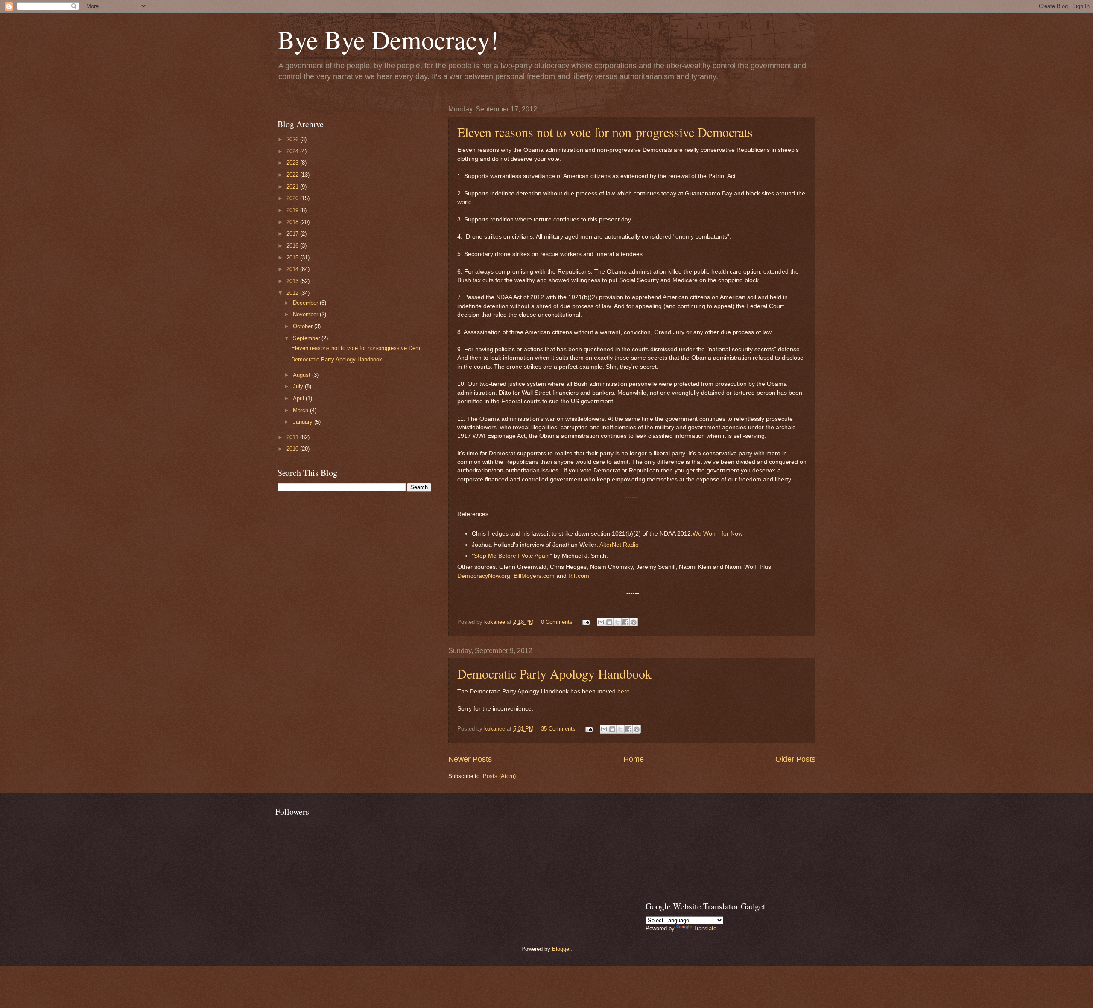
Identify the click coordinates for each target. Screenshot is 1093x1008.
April (299, 398)
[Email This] (601, 622)
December (306, 303)
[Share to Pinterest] (633, 622)
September (307, 338)
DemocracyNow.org (483, 576)
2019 (293, 210)
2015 (293, 257)
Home (633, 759)
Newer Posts (470, 759)
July (299, 386)
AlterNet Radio (618, 545)
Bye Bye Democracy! (388, 39)
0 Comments (557, 622)
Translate (704, 928)
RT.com (578, 576)
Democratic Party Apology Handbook (554, 673)
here (623, 691)
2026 (293, 139)
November (306, 314)
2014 (293, 269)
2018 (293, 222)
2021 (293, 187)
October (303, 326)
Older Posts (795, 759)
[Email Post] (586, 622)
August (302, 375)
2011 (293, 437)
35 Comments (558, 728)
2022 (293, 175)
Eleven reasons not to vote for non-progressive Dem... (358, 348)
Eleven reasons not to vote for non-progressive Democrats (605, 131)
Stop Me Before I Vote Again (512, 556)
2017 (293, 233)
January (303, 422)
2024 (293, 151)
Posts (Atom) (499, 776)
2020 (293, 198)
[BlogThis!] (609, 622)
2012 (293, 293)
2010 (293, 449)
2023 (293, 163)
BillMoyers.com (534, 576)
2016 (293, 245)
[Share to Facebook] (625, 622)
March (301, 410)
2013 (293, 281)
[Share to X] (617, 622)
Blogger (561, 949)
